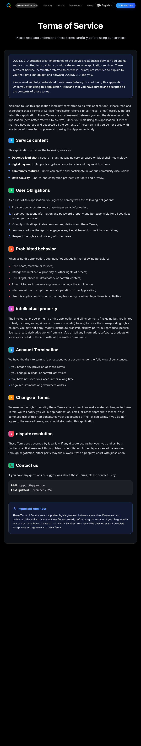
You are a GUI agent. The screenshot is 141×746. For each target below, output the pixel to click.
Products (33, 5)
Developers (75, 5)
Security (47, 5)
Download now (125, 5)
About (60, 5)
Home (20, 5)
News (90, 5)
